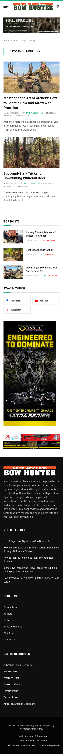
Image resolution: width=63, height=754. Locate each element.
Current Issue (11, 607)
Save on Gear (11, 671)
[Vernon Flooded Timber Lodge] (31, 25)
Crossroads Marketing (31, 728)
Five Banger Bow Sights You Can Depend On (27, 541)
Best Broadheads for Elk (39, 250)
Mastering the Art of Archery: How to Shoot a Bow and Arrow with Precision (30, 103)
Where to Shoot (12, 684)
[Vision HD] (31, 444)
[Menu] (6, 6)
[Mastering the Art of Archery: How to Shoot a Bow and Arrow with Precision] (31, 77)
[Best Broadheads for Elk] (13, 254)
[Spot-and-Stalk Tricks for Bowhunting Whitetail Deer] (31, 152)
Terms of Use (11, 697)
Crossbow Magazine (49, 745)
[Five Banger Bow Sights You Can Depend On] (13, 272)
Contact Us (10, 639)
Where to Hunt (11, 678)
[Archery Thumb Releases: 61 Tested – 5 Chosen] (13, 236)
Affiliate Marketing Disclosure (19, 703)
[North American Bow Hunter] (33, 6)
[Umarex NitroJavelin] (31, 437)
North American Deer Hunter (33, 740)
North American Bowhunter (21, 745)
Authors (8, 613)
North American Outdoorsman (33, 736)
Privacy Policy (11, 691)
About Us (8, 633)
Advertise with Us (13, 626)
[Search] (57, 6)
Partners (8, 620)
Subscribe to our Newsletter (18, 665)
